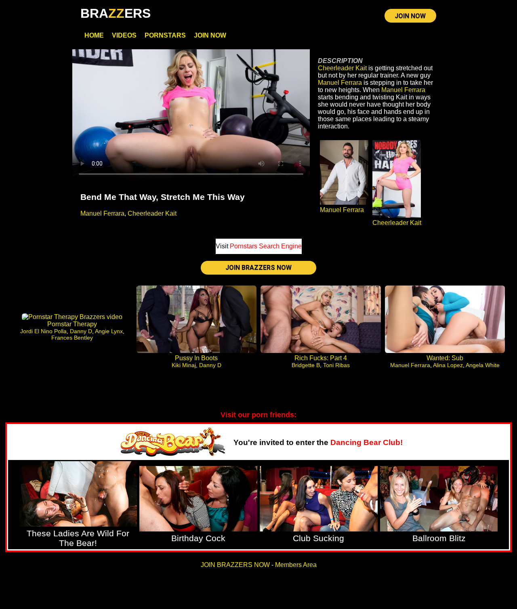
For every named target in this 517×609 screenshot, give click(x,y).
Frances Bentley (72, 337)
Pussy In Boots (196, 358)
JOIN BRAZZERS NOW (258, 267)
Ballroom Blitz (439, 538)
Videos (124, 35)
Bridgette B (306, 365)
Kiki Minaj (184, 365)
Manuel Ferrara (102, 213)
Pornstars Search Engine (266, 246)
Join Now (210, 35)
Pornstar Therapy (72, 324)
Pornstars (165, 35)
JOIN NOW (410, 16)
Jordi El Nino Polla (43, 331)
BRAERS (115, 13)
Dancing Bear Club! (366, 442)
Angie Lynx (109, 331)
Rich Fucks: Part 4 (320, 358)
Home (94, 35)
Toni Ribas (336, 365)
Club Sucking (318, 538)
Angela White (483, 365)
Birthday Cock (198, 538)
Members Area (296, 564)
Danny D (81, 331)
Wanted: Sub (445, 358)
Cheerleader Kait (152, 213)
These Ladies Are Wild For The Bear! (78, 538)
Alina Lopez (448, 365)
